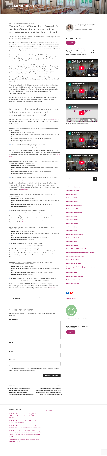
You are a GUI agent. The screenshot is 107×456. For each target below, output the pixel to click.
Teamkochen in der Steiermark (86, 49)
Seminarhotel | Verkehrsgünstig (75, 234)
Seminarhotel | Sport (71, 201)
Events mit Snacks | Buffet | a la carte (76, 248)
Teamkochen (35, 297)
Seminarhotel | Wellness (72, 198)
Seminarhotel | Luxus (72, 245)
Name (11, 342)
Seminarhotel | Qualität (72, 190)
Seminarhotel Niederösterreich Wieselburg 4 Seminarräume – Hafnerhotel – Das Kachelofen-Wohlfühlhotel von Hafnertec (25, 415)
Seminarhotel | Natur (71, 216)
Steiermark (54, 119)
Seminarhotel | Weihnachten (74, 212)
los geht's (70, 43)
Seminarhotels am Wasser (73, 208)
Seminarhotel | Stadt (71, 227)
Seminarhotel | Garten (72, 219)
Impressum (49, 410)
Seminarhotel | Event (71, 194)
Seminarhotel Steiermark (21, 297)
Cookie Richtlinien (70, 298)
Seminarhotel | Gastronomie (74, 205)
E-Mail (11, 351)
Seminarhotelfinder (28, 23)
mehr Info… (24, 189)
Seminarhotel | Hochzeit (72, 238)
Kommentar (13, 319)
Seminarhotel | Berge (72, 223)
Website (12, 360)
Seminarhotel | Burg (71, 241)
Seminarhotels (24, 6)
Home (67, 49)
